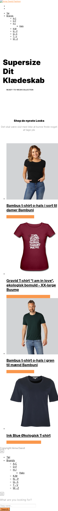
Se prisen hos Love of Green (23, 442)
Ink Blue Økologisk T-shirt (28, 435)
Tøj (7, 13)
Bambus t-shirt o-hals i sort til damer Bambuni (31, 207)
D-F (14, 21)
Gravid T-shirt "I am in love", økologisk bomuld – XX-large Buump (31, 285)
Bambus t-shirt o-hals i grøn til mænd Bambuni (30, 362)
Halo (21, 26)
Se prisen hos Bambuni (20, 216)
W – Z (15, 39)
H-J (14, 23)
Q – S (15, 33)
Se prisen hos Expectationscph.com (28, 296)
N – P (15, 31)
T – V (15, 36)
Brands (9, 15)
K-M (14, 28)
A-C (14, 18)
